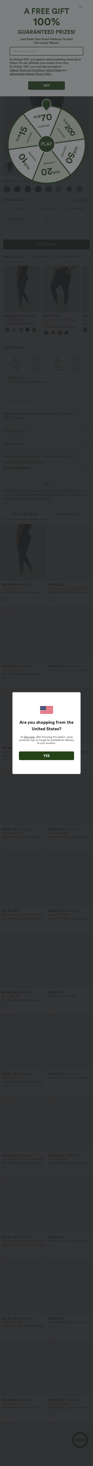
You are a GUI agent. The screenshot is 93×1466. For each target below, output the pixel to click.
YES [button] (46, 755)
